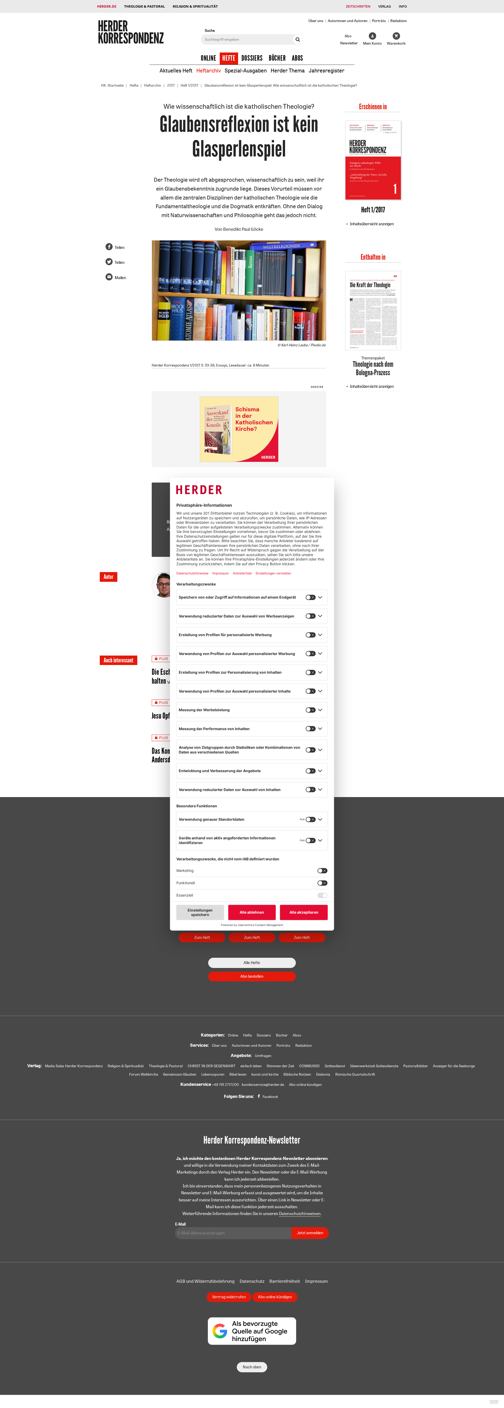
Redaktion (398, 20)
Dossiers (252, 58)
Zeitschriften (358, 6)
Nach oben (252, 1367)
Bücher (277, 58)
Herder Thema (288, 70)
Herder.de (106, 6)
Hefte (228, 58)
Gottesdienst (335, 1066)
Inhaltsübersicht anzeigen (372, 224)
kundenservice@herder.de (263, 1084)
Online (208, 58)
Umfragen (263, 1055)
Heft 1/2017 (189, 85)
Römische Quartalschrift (355, 1074)
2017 (171, 85)
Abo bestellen (251, 976)
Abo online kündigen (305, 1084)
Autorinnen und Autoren (348, 20)
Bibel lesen (237, 1074)
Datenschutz (252, 1281)
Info (403, 6)
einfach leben (251, 1066)
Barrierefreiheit (284, 1281)
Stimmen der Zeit (280, 1066)
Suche (210, 30)
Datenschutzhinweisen (300, 1213)
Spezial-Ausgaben (246, 70)
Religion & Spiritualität (195, 6)
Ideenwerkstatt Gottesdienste (374, 1066)
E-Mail (180, 1224)
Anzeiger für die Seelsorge (454, 1066)
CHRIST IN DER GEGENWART (211, 1066)
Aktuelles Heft (176, 70)
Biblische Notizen (297, 1074)
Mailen (120, 277)
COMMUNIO (309, 1066)
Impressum (316, 1281)
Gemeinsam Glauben (179, 1074)
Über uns (315, 20)
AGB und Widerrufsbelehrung (205, 1281)
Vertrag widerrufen (229, 1297)
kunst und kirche (265, 1074)
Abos (297, 58)
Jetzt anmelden (310, 1233)
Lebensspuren (212, 1074)
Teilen (119, 247)
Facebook (270, 1096)
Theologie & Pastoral (144, 6)
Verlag (384, 6)
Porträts (379, 20)
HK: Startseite (112, 85)
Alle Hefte (252, 962)
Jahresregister (326, 70)
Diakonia (323, 1074)
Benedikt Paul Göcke (243, 229)
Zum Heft (202, 937)
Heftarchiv (208, 70)
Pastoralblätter (415, 1066)
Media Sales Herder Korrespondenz (74, 1066)
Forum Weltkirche (143, 1074)
